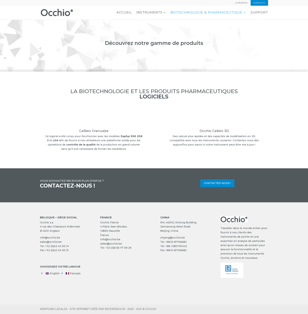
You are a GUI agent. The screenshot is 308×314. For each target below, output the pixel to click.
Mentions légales (53, 309)
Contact (259, 2)
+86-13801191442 (176, 246)
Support (259, 12)
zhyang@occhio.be (172, 237)
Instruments (149, 12)
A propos (241, 3)
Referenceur (115, 309)
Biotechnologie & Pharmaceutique (206, 12)
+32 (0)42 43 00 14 (57, 246)
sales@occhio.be (51, 241)
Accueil (124, 12)
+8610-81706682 (176, 241)
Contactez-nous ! (217, 183)
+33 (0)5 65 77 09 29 (118, 247)
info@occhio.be (50, 237)
